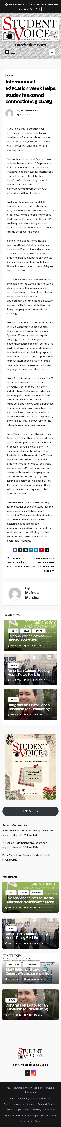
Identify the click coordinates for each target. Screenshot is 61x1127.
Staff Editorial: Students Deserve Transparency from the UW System (29, 973)
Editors (9, 1109)
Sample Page (25, 1121)
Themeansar (30, 1092)
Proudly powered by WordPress (21, 1088)
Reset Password (48, 1115)
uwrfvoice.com (30, 45)
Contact (31, 1104)
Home (12, 1098)
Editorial (14, 964)
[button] (52, 52)
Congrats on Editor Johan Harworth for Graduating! (29, 707)
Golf (14, 631)
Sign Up (38, 1121)
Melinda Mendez (29, 110)
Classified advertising (14, 1104)
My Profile (9, 1115)
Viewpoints (32, 964)
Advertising (23, 1098)
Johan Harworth (36, 680)
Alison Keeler (9, 830)
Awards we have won (41, 1098)
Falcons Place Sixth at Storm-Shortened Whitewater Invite (26, 640)
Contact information (47, 1104)
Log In (18, 1109)
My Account (49, 1109)
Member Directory (32, 1109)
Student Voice (35, 979)
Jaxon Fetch (34, 646)
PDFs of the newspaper (27, 1115)
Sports (39, 631)
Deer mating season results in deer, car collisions (18, 562)
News (11, 75)
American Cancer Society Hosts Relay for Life (29, 672)
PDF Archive (30, 811)
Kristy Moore (34, 714)
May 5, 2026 (15, 907)
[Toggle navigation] (12, 52)
